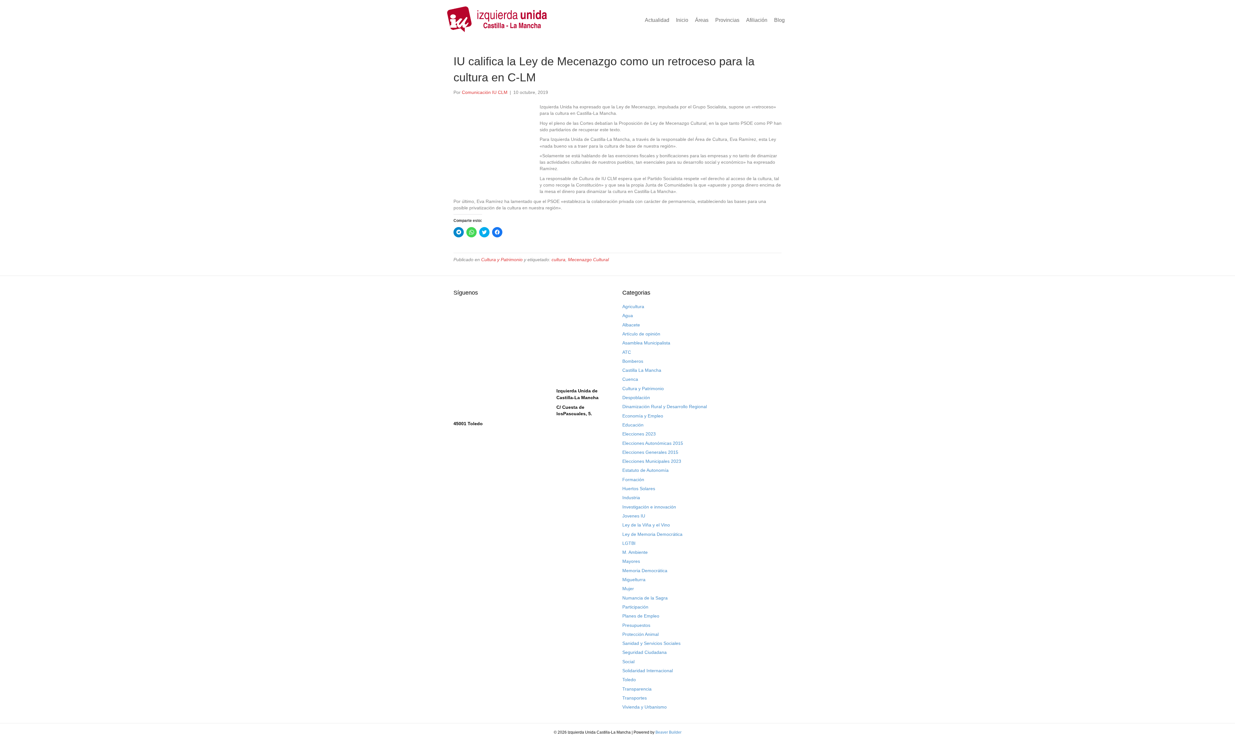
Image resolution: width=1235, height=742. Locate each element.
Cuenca (630, 379)
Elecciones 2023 (639, 433)
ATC (626, 352)
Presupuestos (636, 625)
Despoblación (636, 397)
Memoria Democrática (644, 570)
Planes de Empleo (640, 615)
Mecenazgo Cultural (588, 259)
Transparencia (637, 689)
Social (628, 661)
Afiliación (756, 20)
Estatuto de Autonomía (645, 470)
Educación (633, 424)
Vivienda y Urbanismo (644, 707)
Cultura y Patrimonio (502, 259)
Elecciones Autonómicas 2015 (652, 443)
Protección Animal (640, 634)
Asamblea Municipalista (646, 342)
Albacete (631, 324)
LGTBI (629, 543)
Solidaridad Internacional (647, 670)
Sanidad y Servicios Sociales (651, 643)
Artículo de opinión (641, 333)
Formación (633, 479)
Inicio (682, 20)
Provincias (727, 20)
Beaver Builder (668, 732)
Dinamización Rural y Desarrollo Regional (664, 406)
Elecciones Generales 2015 (650, 452)
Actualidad (657, 20)
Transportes (634, 698)
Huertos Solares (638, 488)
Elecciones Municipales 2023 (651, 461)
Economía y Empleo (642, 415)
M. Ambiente (635, 552)
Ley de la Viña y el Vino (646, 524)
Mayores (631, 561)
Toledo (629, 679)
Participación (635, 606)
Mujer (628, 588)
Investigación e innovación (649, 506)
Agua (627, 315)
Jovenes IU (633, 515)
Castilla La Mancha (641, 370)
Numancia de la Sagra (645, 597)
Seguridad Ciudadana (644, 652)
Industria (631, 497)
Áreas (702, 20)
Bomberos (632, 361)
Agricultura (633, 306)
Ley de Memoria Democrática (652, 534)
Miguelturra (633, 579)
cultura (558, 259)
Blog (779, 20)
